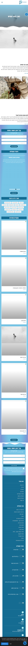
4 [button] (15, 189)
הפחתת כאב (15, 202)
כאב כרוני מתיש (24, 65)
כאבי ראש (5, 204)
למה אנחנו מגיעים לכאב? (22, 115)
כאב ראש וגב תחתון (14, 588)
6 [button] (13, 189)
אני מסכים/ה (4, 643)
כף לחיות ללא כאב (15, 556)
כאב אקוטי (11, 204)
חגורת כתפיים (15, 549)
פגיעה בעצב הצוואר (14, 563)
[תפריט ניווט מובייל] (2, 2)
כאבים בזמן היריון (14, 157)
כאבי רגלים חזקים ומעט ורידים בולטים (11, 582)
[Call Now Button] (25, 643)
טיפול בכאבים (7, 202)
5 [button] (14, 189)
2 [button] (18, 189)
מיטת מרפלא (23, 320)
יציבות (16, 204)
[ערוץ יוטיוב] (23, 635)
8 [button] (11, 189)
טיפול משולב (22, 204)
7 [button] (12, 189)
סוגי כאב (21, 209)
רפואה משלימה (10, 211)
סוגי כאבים (14, 209)
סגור (10, 643)
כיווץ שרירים (7, 207)
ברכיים (21, 202)
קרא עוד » (26, 73)
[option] (14, 160)
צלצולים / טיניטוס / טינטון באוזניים (19, 288)
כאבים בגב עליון (15, 576)
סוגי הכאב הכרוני (23, 431)
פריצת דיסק (17, 211)
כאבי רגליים (20, 207)
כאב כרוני (14, 207)
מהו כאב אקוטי (23, 394)
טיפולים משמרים (23, 251)
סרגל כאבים (7, 209)
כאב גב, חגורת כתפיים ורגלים (13, 594)
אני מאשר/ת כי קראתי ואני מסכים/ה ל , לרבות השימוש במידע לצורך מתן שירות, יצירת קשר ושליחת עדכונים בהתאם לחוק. (14, 470)
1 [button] (19, 189)
